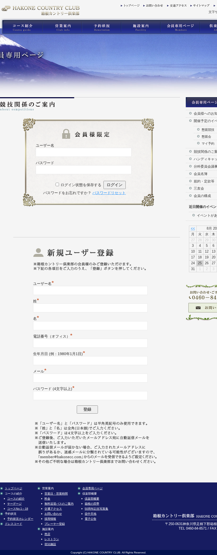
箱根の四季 (92, 503)
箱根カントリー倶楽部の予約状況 (101, 27)
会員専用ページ (92, 488)
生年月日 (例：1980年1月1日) (59, 354)
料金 (47, 498)
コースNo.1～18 (17, 508)
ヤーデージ (14, 503)
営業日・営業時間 (56, 493)
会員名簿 (200, 174)
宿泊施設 (50, 544)
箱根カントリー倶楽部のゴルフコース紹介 (21, 27)
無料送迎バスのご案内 (59, 503)
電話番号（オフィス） (53, 336)
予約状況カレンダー (20, 518)
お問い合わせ (152, 6)
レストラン (51, 539)
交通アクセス (176, 6)
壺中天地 (90, 513)
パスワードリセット (109, 193)
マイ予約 (208, 143)
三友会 (199, 188)
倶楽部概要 (92, 498)
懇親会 (206, 136)
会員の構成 (202, 196)
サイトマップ (199, 6)
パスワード (45, 163)
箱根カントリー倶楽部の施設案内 (140, 27)
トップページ (130, 6)
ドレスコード (13, 523)
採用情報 (50, 518)
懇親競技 (208, 129)
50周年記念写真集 (96, 508)
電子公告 (90, 518)
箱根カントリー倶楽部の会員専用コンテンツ (180, 27)
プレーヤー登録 (54, 523)
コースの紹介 (16, 498)
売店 (47, 534)
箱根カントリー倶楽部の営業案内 (62, 27)
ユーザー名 (45, 145)
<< (193, 228)
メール (40, 371)
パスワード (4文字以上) (54, 389)
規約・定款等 (204, 181)
